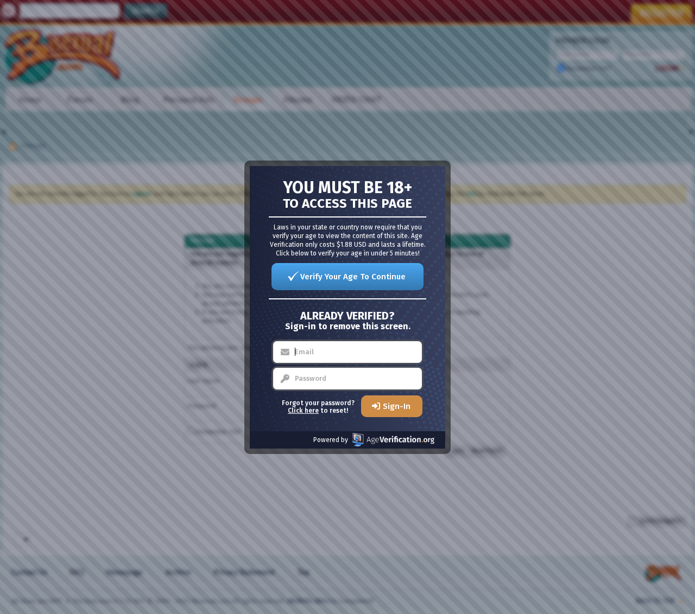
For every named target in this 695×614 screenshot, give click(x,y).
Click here (303, 410)
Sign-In (396, 406)
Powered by (330, 440)
